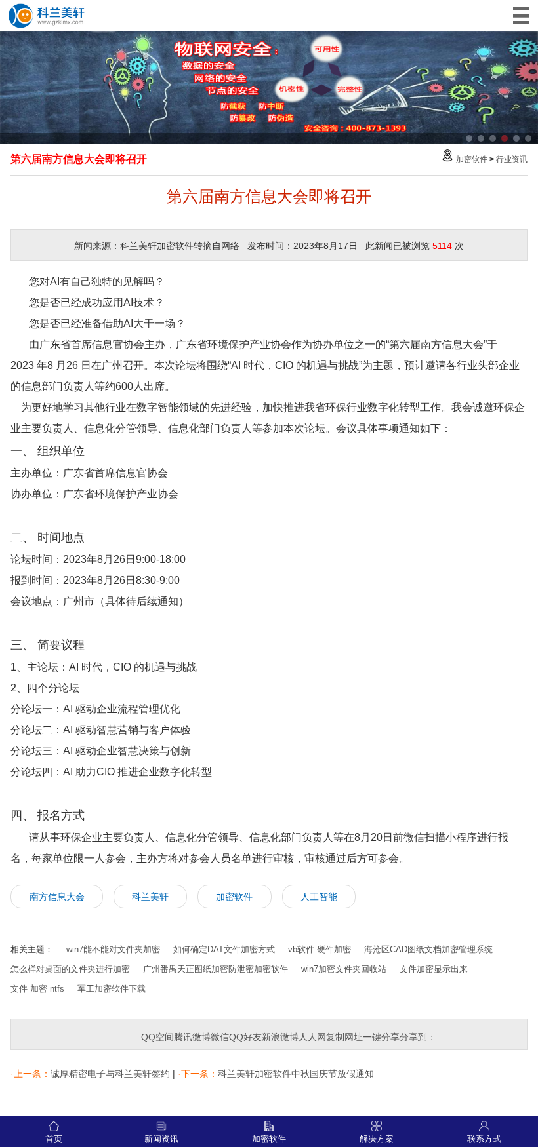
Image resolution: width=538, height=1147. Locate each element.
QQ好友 (245, 1037)
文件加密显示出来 (434, 969)
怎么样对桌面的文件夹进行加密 (70, 969)
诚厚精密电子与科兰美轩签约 (110, 1073)
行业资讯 (512, 159)
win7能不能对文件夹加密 (113, 949)
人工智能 (318, 896)
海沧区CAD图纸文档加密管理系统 (428, 949)
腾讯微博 (192, 1037)
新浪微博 (280, 1037)
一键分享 (381, 1037)
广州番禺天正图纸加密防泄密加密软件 (215, 969)
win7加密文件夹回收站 (343, 969)
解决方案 (377, 1139)
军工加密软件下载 (111, 989)
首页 (53, 1139)
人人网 (312, 1037)
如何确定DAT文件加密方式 (224, 949)
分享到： (418, 1037)
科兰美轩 (150, 896)
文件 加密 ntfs (37, 989)
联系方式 (484, 1139)
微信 (220, 1037)
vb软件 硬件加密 (319, 949)
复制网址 (344, 1037)
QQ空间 (157, 1037)
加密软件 (471, 159)
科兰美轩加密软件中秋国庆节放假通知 (296, 1073)
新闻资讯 (161, 1139)
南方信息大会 (57, 896)
